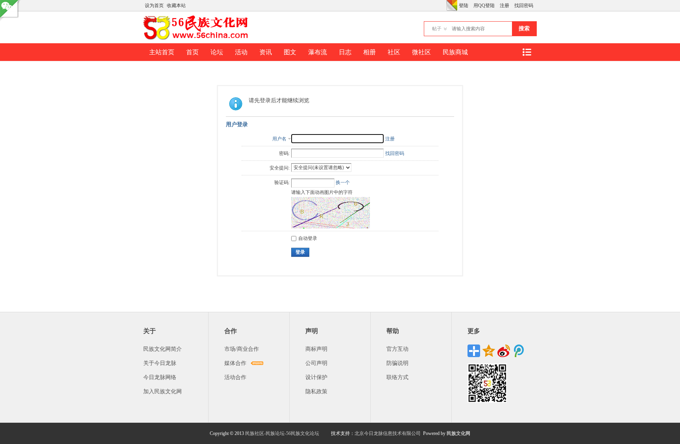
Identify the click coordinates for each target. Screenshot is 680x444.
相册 (369, 52)
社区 (394, 52)
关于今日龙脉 (159, 363)
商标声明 (316, 349)
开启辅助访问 (444, 5)
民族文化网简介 (162, 349)
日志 (345, 52)
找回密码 (523, 5)
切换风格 (451, 5)
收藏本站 (176, 5)
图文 (290, 52)
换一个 (343, 182)
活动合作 (235, 377)
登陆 (463, 5)
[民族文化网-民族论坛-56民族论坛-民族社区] (197, 38)
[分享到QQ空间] (488, 351)
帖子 (437, 28)
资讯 (265, 52)
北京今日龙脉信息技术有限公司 (388, 433)
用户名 (279, 139)
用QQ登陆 (484, 5)
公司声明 (316, 363)
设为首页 (154, 5)
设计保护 (316, 377)
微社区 (421, 52)
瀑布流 (317, 52)
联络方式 (397, 377)
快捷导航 (526, 52)
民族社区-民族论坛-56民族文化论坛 (282, 433)
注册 (504, 5)
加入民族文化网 (162, 391)
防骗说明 (397, 363)
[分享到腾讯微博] (518, 351)
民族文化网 (458, 433)
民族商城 (455, 52)
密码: (284, 153)
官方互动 (397, 349)
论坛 (217, 52)
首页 (192, 52)
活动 (241, 52)
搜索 (524, 28)
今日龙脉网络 (159, 377)
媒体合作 (235, 363)
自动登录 (307, 238)
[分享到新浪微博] (503, 351)
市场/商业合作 (241, 349)
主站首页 (161, 52)
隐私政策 (316, 391)
